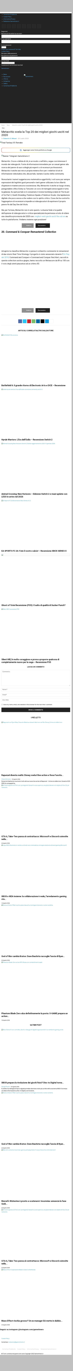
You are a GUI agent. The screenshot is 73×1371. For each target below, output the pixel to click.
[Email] (42, 321)
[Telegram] (24, 26)
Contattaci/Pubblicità (10, 14)
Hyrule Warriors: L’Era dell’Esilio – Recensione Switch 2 (26, 439)
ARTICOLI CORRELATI (27, 330)
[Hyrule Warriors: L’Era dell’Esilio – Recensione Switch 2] (35, 412)
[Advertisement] (36, 110)
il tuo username (6, 39)
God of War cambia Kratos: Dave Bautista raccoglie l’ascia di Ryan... (33, 956)
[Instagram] (9, 26)
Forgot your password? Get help (11, 49)
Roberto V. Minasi (10, 138)
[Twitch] (29, 26)
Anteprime (6, 81)
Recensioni (6, 76)
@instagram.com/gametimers (31, 1329)
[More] (51, 321)
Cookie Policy (7, 17)
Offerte (5, 79)
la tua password (6, 45)
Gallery (5, 83)
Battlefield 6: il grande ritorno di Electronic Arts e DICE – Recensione (33, 385)
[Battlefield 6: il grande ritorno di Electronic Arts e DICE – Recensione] (35, 357)
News (5, 74)
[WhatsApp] (33, 321)
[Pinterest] (19, 26)
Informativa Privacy (9, 19)
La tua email (5, 61)
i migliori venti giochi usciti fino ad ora (49, 216)
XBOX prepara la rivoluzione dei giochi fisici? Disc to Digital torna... (32, 1082)
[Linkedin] (14, 26)
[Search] (3, 89)
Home (2, 125)
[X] (34, 26)
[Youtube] (39, 26)
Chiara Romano (6, 779)
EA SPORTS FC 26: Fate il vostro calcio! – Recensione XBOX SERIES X (34, 551)
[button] (4, 69)
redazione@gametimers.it (17, 1342)
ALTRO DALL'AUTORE (45, 330)
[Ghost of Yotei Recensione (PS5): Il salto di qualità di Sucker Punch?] (35, 577)
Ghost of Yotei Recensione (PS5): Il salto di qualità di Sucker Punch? (33, 605)
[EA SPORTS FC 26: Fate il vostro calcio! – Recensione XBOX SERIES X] (35, 523)
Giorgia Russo (5, 1086)
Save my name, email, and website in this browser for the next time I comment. (27, 704)
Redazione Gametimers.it (11, 21)
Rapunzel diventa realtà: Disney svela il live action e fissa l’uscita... (32, 775)
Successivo (42, 225)
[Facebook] (4, 26)
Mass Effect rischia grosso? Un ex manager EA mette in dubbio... (32, 1321)
